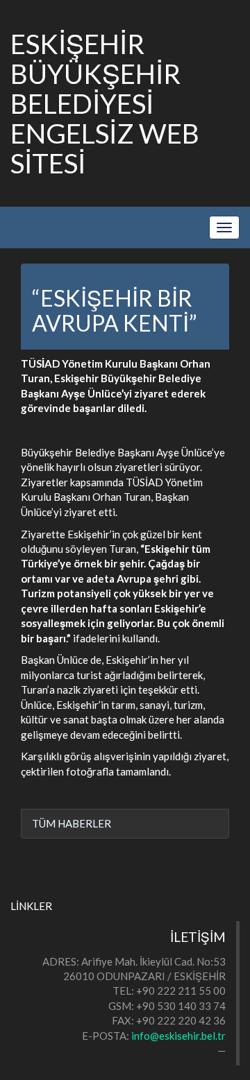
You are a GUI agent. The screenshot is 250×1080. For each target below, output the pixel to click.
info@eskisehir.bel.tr (178, 1035)
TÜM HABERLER (71, 823)
